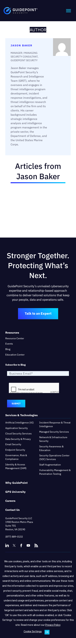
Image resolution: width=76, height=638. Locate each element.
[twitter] (14, 545)
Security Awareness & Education (51, 448)
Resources (12, 332)
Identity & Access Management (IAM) (16, 466)
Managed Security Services (54, 431)
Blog (7, 349)
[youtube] (28, 545)
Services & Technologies (21, 415)
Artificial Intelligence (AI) (19, 422)
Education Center (15, 354)
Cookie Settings (33, 631)
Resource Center (14, 338)
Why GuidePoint (16, 482)
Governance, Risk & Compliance (16, 457)
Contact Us (12, 510)
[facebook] (21, 545)
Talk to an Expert (38, 313)
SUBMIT (16, 403)
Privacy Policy (52, 624)
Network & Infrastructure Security (53, 439)
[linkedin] (7, 545)
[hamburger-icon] (68, 11)
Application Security (16, 428)
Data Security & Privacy (18, 439)
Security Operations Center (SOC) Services (54, 457)
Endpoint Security (15, 449)
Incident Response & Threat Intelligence (55, 424)
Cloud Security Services (18, 433)
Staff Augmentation (50, 464)
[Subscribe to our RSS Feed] (36, 544)
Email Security (13, 444)
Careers (10, 501)
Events (9, 343)
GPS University (15, 491)
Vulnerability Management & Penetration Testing (55, 472)
